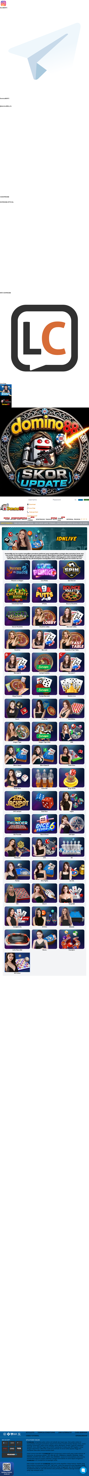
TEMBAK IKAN (61, 519)
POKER (7, 519)
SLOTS (55, 519)
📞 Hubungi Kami (32, 512)
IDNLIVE (24, 519)
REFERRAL (70, 519)
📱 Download (31, 504)
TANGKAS (49, 519)
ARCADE (13, 519)
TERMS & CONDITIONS (46, 1432)
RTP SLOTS (30, 1432)
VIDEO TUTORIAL (32, 1436)
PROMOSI (77, 519)
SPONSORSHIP (81, 1436)
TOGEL (19, 519)
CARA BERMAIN (81, 1432)
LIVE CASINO (31, 519)
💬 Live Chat (31, 508)
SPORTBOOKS (40, 519)
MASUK (80, 500)
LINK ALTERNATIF (65, 1432)
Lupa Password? (32, 516)
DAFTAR (86, 500)
